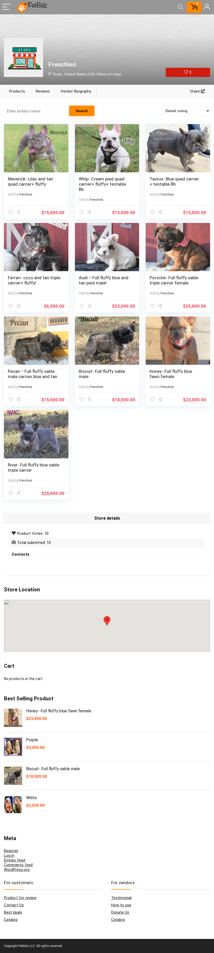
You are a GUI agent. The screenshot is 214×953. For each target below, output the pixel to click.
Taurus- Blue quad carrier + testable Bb (174, 181)
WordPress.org (16, 869)
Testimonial (121, 897)
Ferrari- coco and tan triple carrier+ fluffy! (34, 280)
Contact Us (14, 905)
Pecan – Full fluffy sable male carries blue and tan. (33, 374)
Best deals (13, 912)
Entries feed (14, 860)
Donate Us (120, 912)
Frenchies (25, 194)
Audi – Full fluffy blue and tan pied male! (103, 280)
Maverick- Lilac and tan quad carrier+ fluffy (30, 181)
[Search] (180, 7)
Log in (9, 855)
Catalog (10, 919)
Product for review (20, 897)
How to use (121, 905)
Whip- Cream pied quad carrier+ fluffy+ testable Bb (102, 184)
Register (11, 850)
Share (195, 91)
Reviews (43, 91)
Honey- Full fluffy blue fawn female (171, 374)
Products (17, 91)
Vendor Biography (76, 91)
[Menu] (6, 7)
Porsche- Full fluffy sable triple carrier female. (174, 280)
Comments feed (18, 865)
